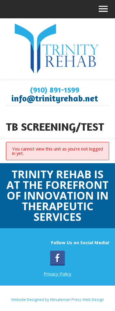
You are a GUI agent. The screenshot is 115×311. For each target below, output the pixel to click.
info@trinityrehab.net (55, 98)
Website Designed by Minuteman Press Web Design (57, 299)
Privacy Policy (57, 274)
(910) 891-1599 (54, 89)
